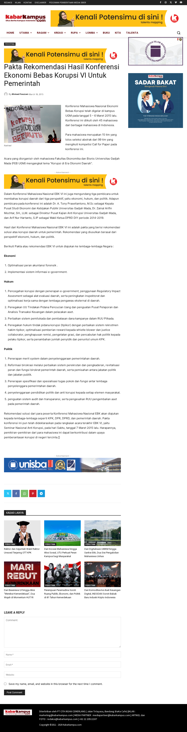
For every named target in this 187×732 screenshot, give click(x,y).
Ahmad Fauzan (20, 94)
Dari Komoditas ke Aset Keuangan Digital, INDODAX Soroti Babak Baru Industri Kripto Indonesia (102, 594)
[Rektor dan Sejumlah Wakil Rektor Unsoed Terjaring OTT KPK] (22, 533)
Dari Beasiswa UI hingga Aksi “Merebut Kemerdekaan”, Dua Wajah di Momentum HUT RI (19, 594)
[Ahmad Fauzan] (6, 94)
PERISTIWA (9, 44)
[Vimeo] (176, 3)
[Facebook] (161, 3)
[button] (178, 32)
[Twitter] (171, 3)
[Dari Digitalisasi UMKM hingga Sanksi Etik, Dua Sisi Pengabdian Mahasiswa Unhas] (102, 533)
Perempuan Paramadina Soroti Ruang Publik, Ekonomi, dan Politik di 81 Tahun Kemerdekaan (62, 594)
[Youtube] (181, 3)
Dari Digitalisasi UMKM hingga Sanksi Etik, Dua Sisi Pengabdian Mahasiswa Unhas (101, 553)
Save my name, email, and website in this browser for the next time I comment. (56, 683)
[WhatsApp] (24, 493)
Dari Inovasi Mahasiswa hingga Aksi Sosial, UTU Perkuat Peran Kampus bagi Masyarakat (60, 553)
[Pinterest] (33, 493)
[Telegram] (41, 493)
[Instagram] (166, 3)
